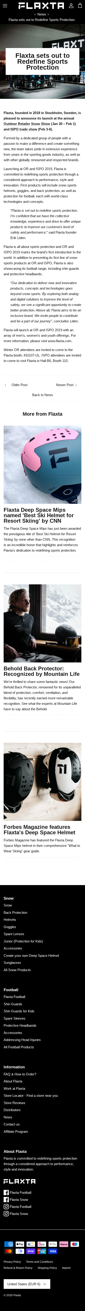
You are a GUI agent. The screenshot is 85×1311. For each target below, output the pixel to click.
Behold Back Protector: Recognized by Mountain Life (42, 671)
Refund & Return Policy (18, 1268)
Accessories (13, 948)
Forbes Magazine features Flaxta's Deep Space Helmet (39, 829)
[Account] (70, 6)
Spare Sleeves (14, 1018)
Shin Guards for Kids (19, 1011)
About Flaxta (13, 1081)
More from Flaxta (42, 414)
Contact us (12, 1124)
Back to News (42, 395)
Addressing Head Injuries (22, 1040)
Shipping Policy (47, 1268)
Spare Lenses (14, 934)
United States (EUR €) (23, 1284)
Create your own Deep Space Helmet (31, 955)
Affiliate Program (16, 1131)
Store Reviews (14, 1103)
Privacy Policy (12, 1261)
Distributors (12, 1110)
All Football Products (19, 1047)
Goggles (10, 927)
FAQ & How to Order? (20, 1074)
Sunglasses (12, 963)
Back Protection (15, 912)
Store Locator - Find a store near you (31, 1095)
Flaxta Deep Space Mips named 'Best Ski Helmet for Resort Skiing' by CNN (39, 515)
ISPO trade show (23, 129)
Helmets (10, 920)
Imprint (66, 1268)
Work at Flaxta (14, 1088)
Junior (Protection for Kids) (23, 941)
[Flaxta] (41, 5)
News (41, 14)
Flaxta (17, 1295)
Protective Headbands (20, 1025)
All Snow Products (17, 970)
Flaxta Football (14, 997)
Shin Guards (13, 1004)
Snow (8, 905)
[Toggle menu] (5, 6)
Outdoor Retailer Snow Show (27, 124)
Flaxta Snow (18, 1200)
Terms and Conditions (39, 1261)
